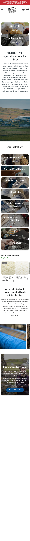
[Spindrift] (15, 28)
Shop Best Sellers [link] (6, 258)
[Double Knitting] (15, 40)
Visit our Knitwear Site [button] (15, 390)
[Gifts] (15, 233)
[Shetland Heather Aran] (15, 159)
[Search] (23, 10)
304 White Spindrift (22, 277)
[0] (27, 10)
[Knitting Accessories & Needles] (15, 220)
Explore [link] (14, 30)
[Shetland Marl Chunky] (15, 171)
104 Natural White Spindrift (8, 278)
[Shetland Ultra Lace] (15, 182)
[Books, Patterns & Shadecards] (15, 206)
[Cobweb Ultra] (15, 194)
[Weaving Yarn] (15, 244)
